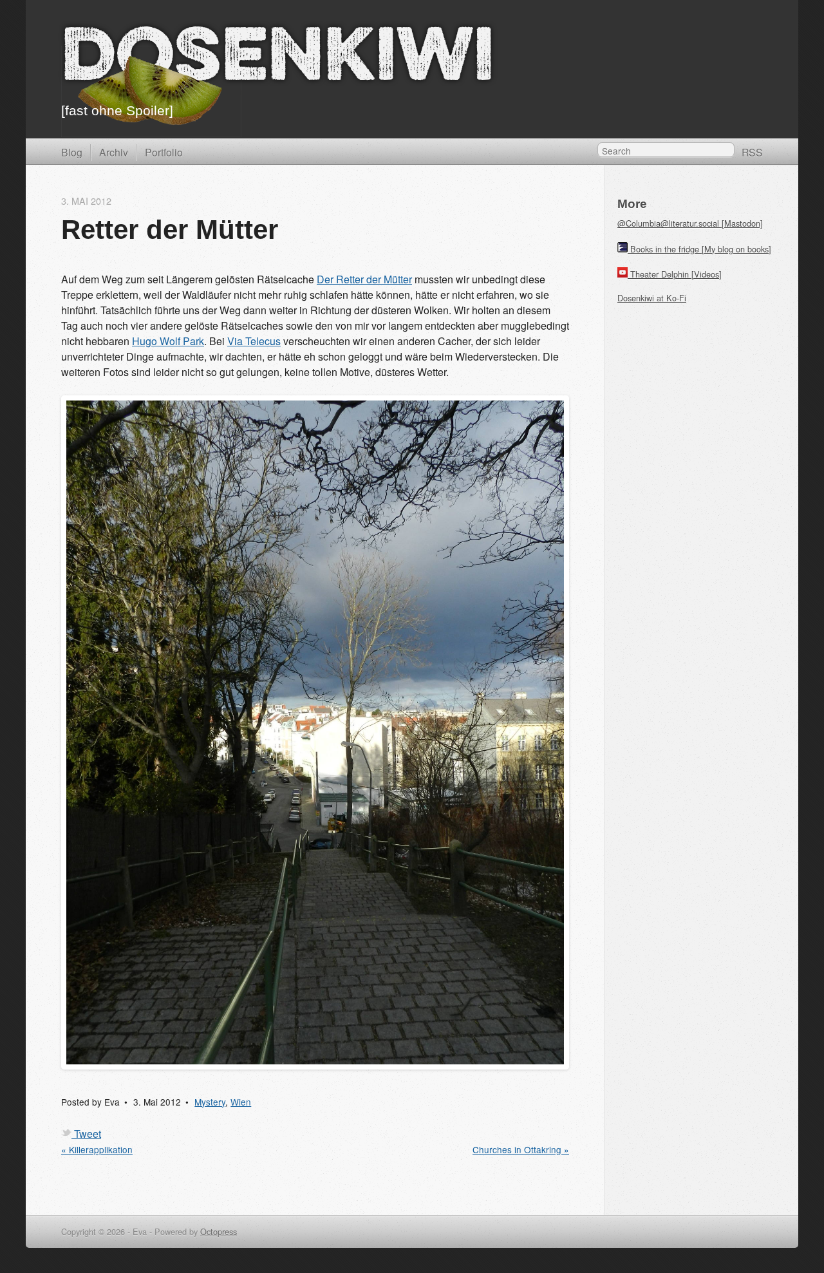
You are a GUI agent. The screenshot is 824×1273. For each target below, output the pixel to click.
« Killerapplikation (97, 1149)
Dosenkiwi (277, 59)
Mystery (209, 1101)
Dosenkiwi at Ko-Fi (651, 298)
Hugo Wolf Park (168, 341)
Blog (71, 152)
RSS (752, 152)
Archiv (113, 152)
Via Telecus (254, 341)
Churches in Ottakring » (521, 1149)
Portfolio (164, 152)
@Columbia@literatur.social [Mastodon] (690, 223)
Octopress (218, 1231)
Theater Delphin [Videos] (676, 274)
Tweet (87, 1133)
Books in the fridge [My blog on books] (700, 249)
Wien (240, 1101)
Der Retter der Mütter (364, 279)
